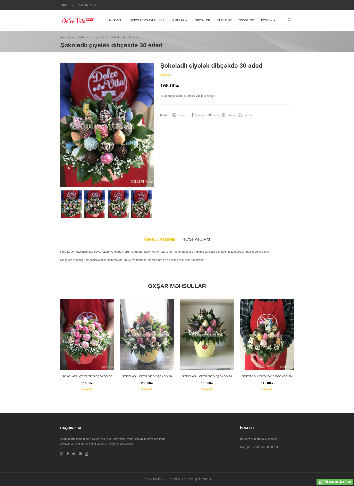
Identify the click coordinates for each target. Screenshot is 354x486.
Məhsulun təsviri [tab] (159, 240)
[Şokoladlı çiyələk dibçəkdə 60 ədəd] (147, 334)
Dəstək (267, 20)
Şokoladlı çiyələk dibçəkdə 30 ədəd (267, 378)
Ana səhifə (67, 37)
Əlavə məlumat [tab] (196, 240)
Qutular (178, 20)
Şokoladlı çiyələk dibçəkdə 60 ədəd (147, 378)
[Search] (289, 20)
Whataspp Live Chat (337, 481)
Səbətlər (246, 20)
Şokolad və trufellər (147, 20)
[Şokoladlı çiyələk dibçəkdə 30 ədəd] (267, 334)
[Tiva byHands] (77, 20)
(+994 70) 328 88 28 (88, 5)
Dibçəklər (202, 20)
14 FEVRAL (116, 20)
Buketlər (224, 20)
